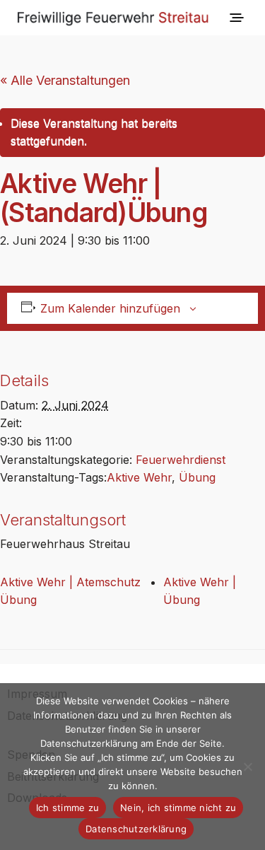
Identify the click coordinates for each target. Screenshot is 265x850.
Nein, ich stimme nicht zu (178, 807)
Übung (197, 477)
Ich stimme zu (67, 807)
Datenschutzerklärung (136, 828)
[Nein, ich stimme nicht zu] (247, 766)
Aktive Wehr (139, 477)
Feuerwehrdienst (180, 460)
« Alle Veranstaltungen (65, 80)
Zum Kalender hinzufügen (110, 308)
